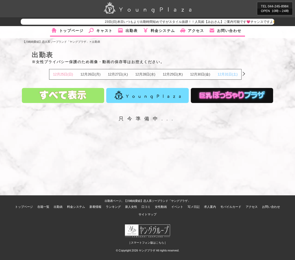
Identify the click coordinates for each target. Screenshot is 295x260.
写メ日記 (194, 207)
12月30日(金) (200, 74)
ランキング (113, 207)
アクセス (196, 31)
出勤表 (132, 31)
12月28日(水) (145, 74)
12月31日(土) (228, 74)
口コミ (146, 207)
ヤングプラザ (147, 250)
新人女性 (131, 207)
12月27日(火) (118, 74)
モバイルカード (230, 207)
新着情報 (95, 207)
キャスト (104, 31)
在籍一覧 (43, 207)
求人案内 (210, 207)
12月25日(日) (63, 74)
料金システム (163, 31)
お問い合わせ (229, 31)
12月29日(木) (173, 74)
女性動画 (161, 207)
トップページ (71, 31)
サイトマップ (147, 214)
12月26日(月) (90, 74)
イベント (177, 207)
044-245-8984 (278, 6)
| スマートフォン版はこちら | (147, 242)
